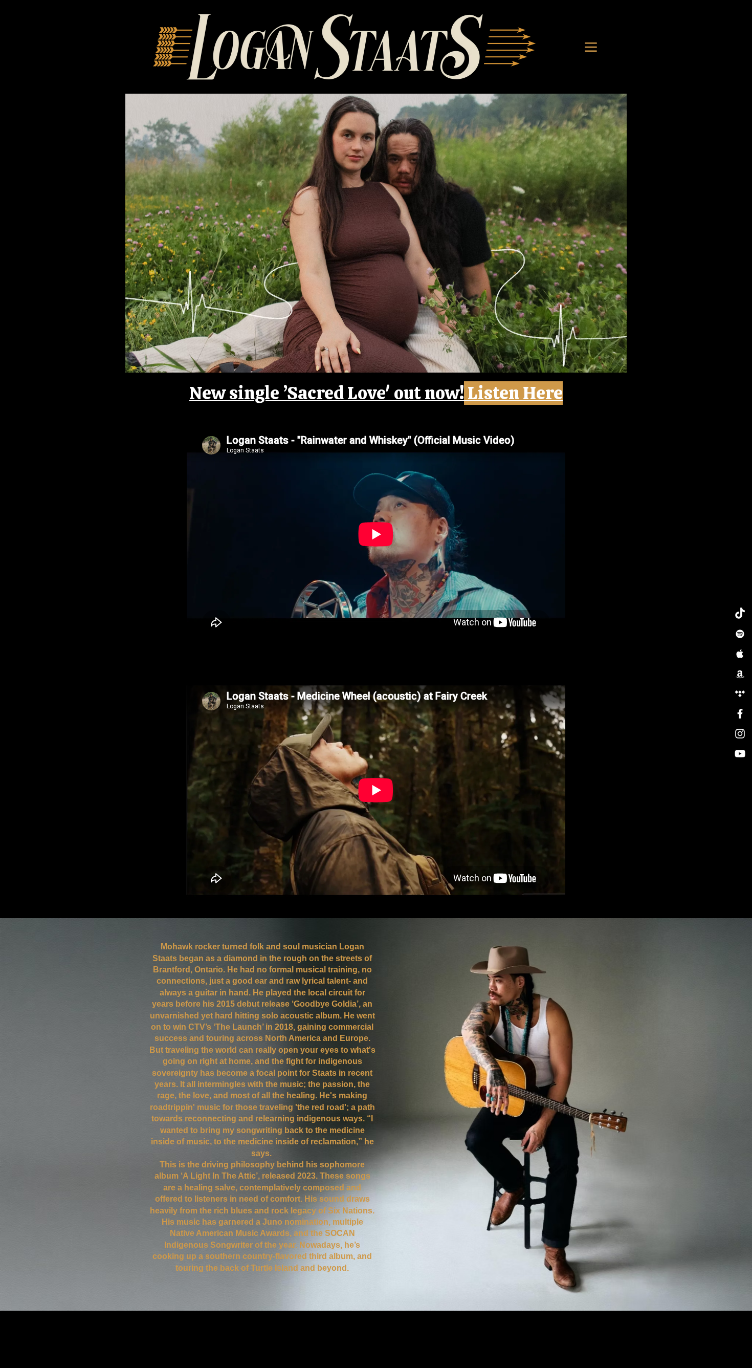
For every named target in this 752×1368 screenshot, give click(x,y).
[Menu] (591, 46)
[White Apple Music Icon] (740, 653)
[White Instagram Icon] (740, 733)
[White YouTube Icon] (740, 753)
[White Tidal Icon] (740, 693)
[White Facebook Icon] (740, 713)
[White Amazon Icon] (740, 673)
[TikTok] (740, 613)
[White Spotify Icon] (740, 633)
